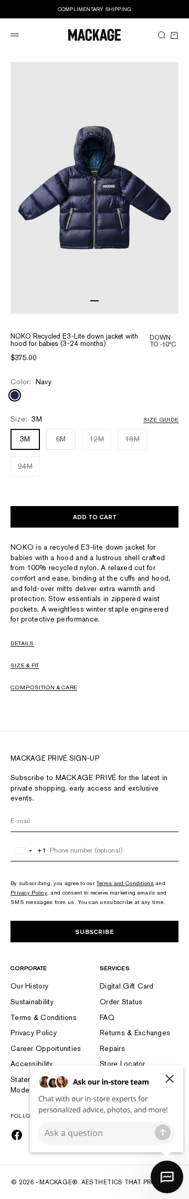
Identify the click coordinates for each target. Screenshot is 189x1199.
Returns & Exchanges (135, 1032)
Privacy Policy (28, 892)
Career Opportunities (45, 1048)
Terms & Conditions (43, 1017)
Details (22, 643)
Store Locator (122, 1063)
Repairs (112, 1048)
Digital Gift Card (127, 986)
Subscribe (94, 931)
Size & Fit (24, 665)
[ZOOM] (168, 303)
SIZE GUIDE (160, 419)
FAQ (107, 1017)
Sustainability (32, 1001)
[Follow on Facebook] (16, 1135)
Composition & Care (43, 687)
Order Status (121, 1001)
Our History (29, 986)
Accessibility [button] (31, 1063)
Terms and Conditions (125, 883)
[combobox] (28, 850)
